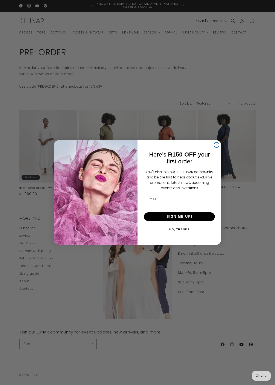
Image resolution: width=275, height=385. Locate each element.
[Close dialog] (216, 145)
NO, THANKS (179, 229)
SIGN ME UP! (179, 216)
